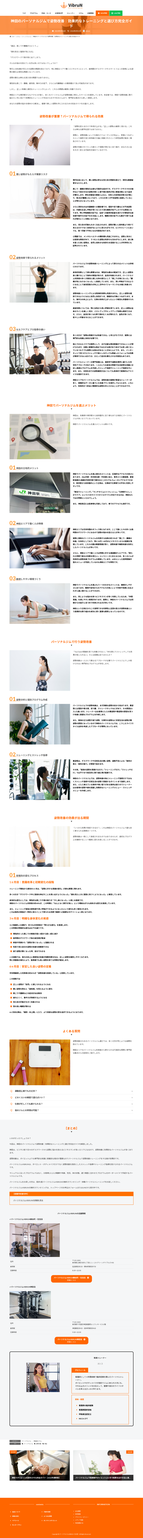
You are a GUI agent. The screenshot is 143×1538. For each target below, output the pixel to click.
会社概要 (78, 1511)
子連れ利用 (47, 1512)
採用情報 (78, 1514)
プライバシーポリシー (82, 1517)
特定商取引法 (79, 1523)
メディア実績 (79, 1520)
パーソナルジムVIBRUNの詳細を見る (28, 1200)
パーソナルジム (26, 1441)
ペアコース (15, 1520)
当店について (16, 1512)
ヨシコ (100, 1363)
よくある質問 (48, 1516)
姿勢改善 (38, 1444)
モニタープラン (16, 1525)
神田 (45, 1444)
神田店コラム (38, 1441)
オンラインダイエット (50, 1520)
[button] (71, 1091)
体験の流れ (15, 1516)
